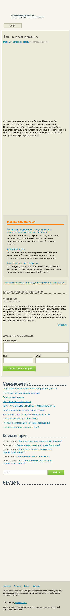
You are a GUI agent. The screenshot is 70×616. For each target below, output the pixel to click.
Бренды (36, 586)
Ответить (62, 325)
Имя (5, 356)
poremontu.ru (21, 602)
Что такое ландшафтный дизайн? (20, 418)
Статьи (17, 586)
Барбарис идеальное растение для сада (24, 410)
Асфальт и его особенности (17, 401)
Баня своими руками (13, 397)
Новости (7, 586)
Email (38, 356)
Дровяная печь (16, 249)
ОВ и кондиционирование (38, 282)
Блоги (26, 586)
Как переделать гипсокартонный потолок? (40, 441)
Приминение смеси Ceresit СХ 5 (33, 456)
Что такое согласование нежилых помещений (26, 423)
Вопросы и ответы (14, 282)
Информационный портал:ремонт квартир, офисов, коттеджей (27, 16)
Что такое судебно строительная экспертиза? (26, 414)
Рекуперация (58, 282)
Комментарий (10, 340)
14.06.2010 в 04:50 (11, 301)
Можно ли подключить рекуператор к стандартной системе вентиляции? (29, 230)
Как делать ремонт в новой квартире (21, 393)
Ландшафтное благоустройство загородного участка (30, 389)
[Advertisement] (35, 83)
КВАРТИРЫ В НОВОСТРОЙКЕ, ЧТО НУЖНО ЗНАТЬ (29, 406)
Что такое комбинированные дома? (21, 427)
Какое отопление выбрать (22, 263)
